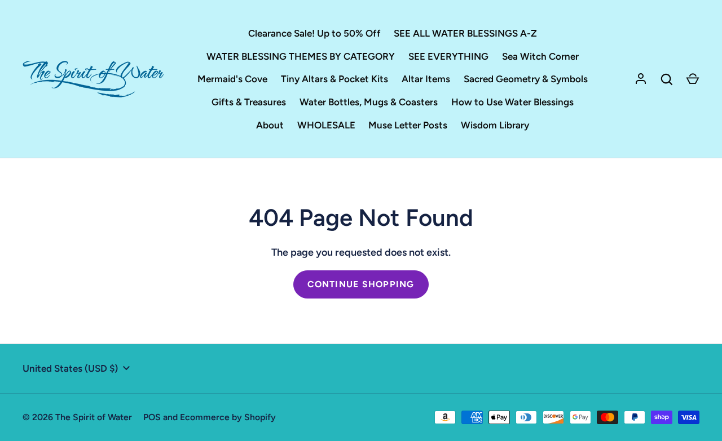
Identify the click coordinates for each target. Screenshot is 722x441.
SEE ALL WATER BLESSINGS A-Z (465, 33)
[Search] (666, 79)
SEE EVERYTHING (448, 56)
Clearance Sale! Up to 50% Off (314, 33)
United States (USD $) (70, 368)
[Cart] (692, 79)
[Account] (640, 79)
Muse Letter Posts (407, 125)
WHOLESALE (326, 125)
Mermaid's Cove (232, 78)
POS (152, 417)
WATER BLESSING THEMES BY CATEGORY (300, 56)
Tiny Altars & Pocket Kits (334, 78)
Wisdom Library (495, 125)
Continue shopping (360, 284)
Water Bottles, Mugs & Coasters (369, 102)
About (270, 125)
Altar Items (426, 78)
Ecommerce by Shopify (228, 417)
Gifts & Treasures (249, 102)
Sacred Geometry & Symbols (526, 78)
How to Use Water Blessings (512, 102)
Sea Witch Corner (540, 56)
